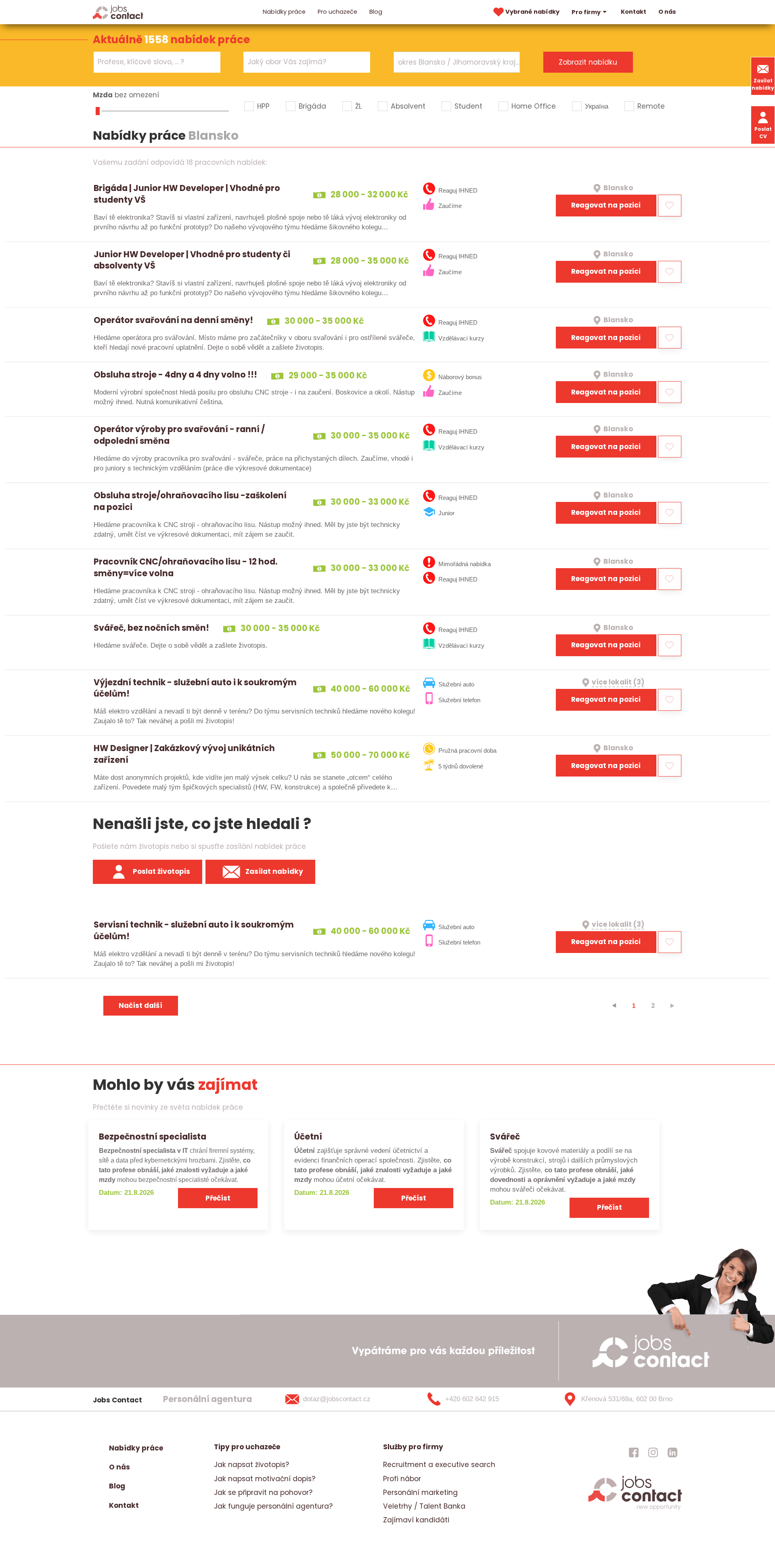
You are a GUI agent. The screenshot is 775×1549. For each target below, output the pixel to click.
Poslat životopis (161, 871)
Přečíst (217, 1198)
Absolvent (408, 106)
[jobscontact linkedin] (672, 1452)
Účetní (308, 1136)
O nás (667, 12)
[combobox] (157, 62)
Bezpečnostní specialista (152, 1136)
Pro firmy (586, 12)
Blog (375, 12)
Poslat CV (763, 133)
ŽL (358, 106)
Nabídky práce (284, 12)
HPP (263, 106)
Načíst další (140, 1005)
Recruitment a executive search (439, 1464)
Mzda (103, 95)
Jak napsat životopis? (251, 1464)
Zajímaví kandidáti (416, 1520)
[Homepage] (118, 11)
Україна (596, 106)
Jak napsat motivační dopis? (264, 1479)
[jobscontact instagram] (653, 1452)
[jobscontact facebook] (633, 1452)
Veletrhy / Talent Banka (424, 1506)
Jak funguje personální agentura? (273, 1506)
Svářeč (505, 1136)
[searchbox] (152, 62)
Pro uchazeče (337, 12)
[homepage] (635, 1509)
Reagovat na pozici (606, 205)
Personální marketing (420, 1492)
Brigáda (312, 106)
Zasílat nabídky (763, 84)
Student (468, 106)
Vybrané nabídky (532, 12)
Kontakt (633, 12)
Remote (651, 106)
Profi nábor (402, 1479)
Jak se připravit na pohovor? (263, 1492)
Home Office (533, 106)
